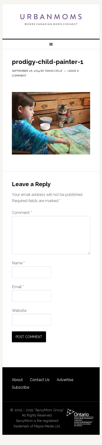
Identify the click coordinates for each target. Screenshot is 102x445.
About (17, 379)
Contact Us (40, 379)
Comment (22, 212)
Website (19, 310)
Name (18, 263)
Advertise (65, 379)
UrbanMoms (51, 19)
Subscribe (20, 387)
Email (18, 287)
